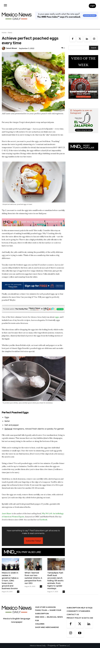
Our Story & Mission (45, 607)
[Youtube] (80, 633)
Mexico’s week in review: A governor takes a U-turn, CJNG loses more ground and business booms (10, 581)
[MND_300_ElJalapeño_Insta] (83, 135)
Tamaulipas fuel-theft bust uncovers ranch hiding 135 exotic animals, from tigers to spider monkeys (55, 581)
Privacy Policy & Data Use (80, 618)
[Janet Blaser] (4, 48)
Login (92, 6)
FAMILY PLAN (41, 610)
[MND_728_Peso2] (66, 21)
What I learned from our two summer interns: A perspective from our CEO (33, 578)
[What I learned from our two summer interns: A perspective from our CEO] (33, 564)
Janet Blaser (11, 48)
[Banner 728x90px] (33, 222)
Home (4, 32)
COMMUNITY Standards (78, 611)
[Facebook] (73, 39)
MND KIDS (40, 617)
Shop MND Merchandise (47, 627)
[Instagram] (94, 39)
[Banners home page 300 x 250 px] (83, 101)
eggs (57, 317)
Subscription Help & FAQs (79, 608)
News (10, 32)
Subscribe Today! (33, 541)
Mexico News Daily (38, 645)
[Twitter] (80, 39)
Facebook (43, 520)
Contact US (73, 614)
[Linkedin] (87, 39)
